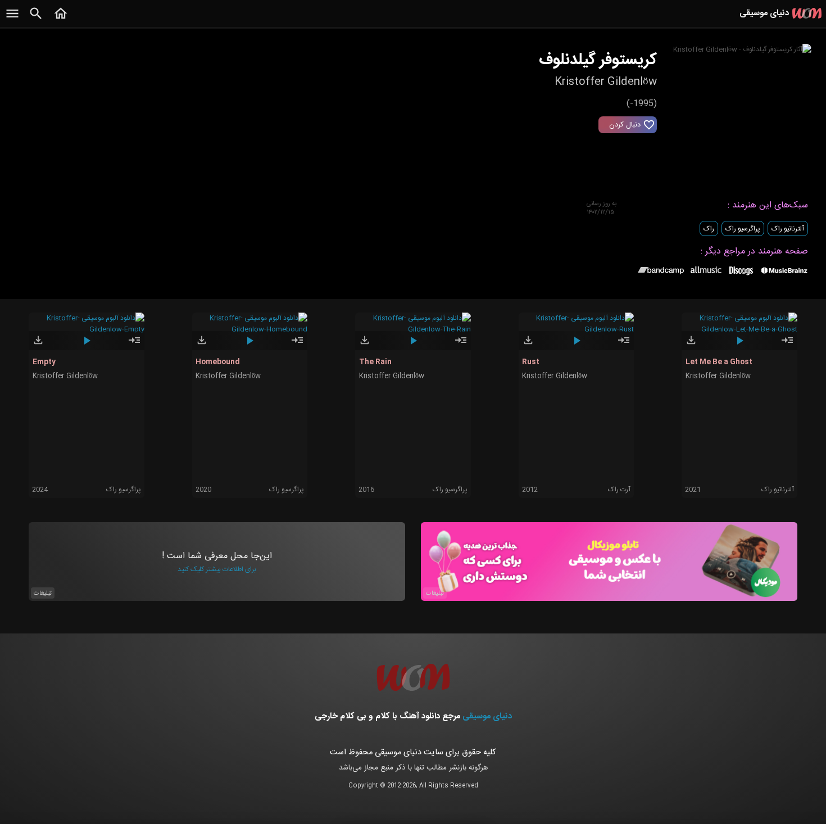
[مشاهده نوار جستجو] (36, 19)
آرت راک (619, 489)
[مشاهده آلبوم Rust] (623, 345)
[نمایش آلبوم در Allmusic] (706, 271)
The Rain (375, 362)
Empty (44, 362)
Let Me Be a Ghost (719, 362)
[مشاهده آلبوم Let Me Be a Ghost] (787, 345)
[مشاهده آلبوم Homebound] (297, 345)
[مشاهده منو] (12, 19)
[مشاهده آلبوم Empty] (134, 345)
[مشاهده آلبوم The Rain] (461, 345)
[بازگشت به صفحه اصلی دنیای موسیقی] (61, 19)
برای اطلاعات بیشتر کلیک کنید (217, 569)
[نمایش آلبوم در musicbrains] (784, 272)
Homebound (218, 362)
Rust (530, 362)
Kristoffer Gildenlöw (65, 376)
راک (709, 228)
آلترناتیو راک (787, 228)
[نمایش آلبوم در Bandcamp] (661, 272)
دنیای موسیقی (487, 716)
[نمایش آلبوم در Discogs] (741, 274)
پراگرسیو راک (742, 228)
